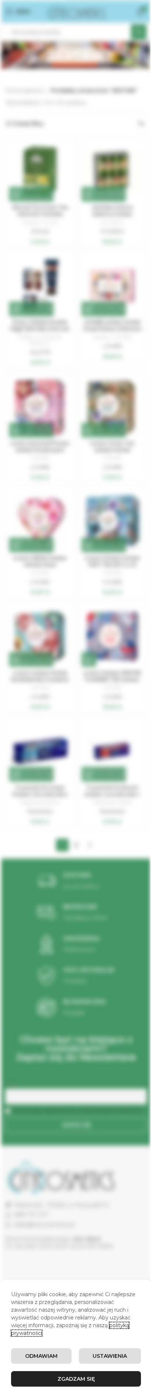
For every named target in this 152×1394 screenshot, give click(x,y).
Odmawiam (41, 1356)
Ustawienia (110, 1356)
